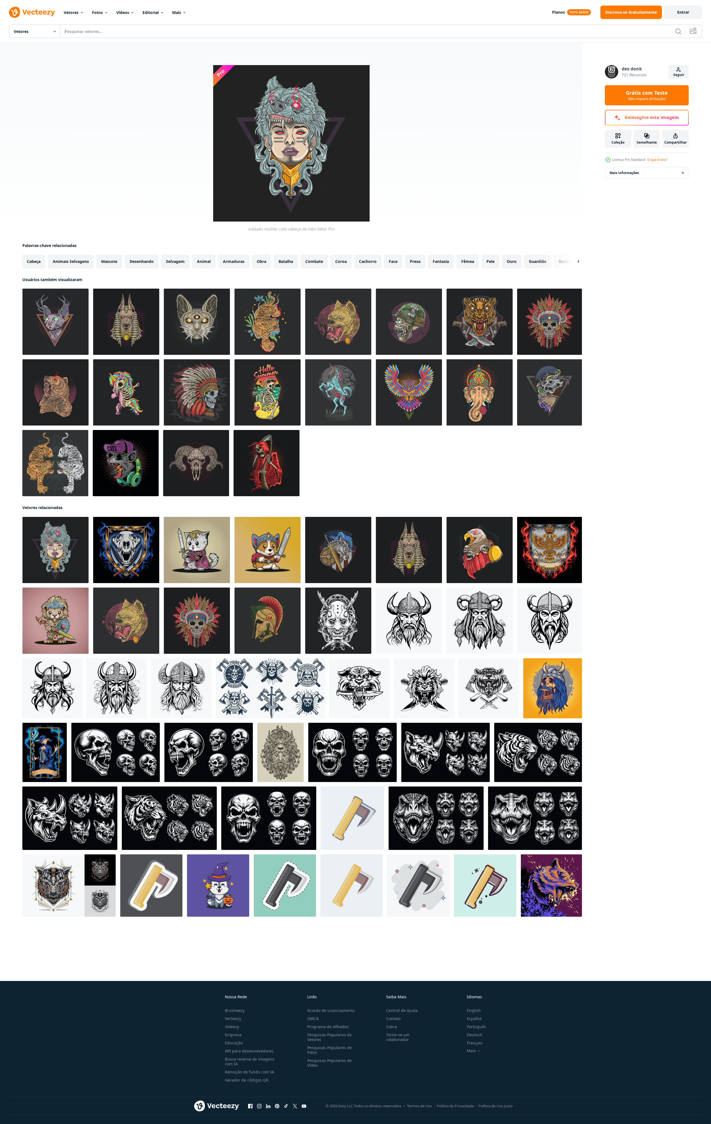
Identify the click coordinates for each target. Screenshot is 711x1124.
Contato (393, 1018)
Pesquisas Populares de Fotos (329, 1050)
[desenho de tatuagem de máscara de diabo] (338, 621)
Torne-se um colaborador (398, 1037)
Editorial (150, 12)
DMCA (313, 1018)
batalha (286, 261)
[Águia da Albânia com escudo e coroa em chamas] (549, 550)
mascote (109, 261)
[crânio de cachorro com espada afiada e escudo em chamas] (126, 550)
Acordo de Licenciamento (331, 1010)
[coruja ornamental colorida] (409, 392)
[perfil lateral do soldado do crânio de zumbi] (409, 322)
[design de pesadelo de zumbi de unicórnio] (338, 392)
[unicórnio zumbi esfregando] (126, 392)
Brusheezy (234, 1010)
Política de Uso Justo (496, 1105)
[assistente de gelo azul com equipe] (44, 752)
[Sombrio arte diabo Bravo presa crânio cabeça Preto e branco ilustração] (352, 752)
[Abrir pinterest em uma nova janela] (277, 1106)
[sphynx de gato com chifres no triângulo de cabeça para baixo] (55, 322)
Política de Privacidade (455, 1105)
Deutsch (474, 1034)
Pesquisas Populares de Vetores (329, 1037)
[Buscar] (678, 31)
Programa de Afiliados (328, 1026)
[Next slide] (573, 261)
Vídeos (122, 12)
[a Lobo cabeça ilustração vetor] (551, 885)
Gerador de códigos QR (246, 1080)
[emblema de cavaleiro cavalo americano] (338, 550)
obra (261, 261)
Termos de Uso (419, 1105)
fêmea (467, 261)
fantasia (441, 261)
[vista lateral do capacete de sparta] (267, 621)
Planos (558, 12)
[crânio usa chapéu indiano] (197, 392)
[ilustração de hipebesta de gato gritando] (126, 463)
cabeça (34, 261)
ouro (512, 261)
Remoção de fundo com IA (249, 1072)
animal (204, 261)
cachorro (368, 261)
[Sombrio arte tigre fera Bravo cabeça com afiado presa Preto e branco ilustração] (538, 752)
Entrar (683, 12)
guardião (537, 261)
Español (474, 1018)
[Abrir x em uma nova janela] (295, 1106)
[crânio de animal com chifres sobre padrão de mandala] (196, 463)
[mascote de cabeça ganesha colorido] (479, 392)
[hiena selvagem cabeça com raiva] (338, 322)
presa (415, 261)
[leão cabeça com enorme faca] (424, 688)
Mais (176, 12)
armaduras (233, 261)
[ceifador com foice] (266, 463)
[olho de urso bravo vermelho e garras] (55, 392)
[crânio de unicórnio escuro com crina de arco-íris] (549, 392)
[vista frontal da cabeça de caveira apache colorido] (549, 322)
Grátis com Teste (647, 95)
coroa (341, 261)
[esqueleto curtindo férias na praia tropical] (267, 392)
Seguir (678, 74)
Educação (234, 1042)
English (474, 1010)
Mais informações (624, 172)
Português (476, 1026)
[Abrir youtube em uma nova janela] (304, 1106)
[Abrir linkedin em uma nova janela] (268, 1106)
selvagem (175, 261)
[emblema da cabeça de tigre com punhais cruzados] (479, 322)
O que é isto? (657, 159)
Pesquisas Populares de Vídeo (329, 1063)
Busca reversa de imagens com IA (249, 1061)
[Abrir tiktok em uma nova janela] (286, 1106)
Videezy (232, 1026)
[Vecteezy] (32, 12)
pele (490, 261)
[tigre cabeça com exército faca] (360, 688)
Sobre (391, 1026)
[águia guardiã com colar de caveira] (479, 550)
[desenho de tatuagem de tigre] (267, 322)
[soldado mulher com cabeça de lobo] (55, 550)
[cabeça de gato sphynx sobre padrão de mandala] (197, 322)
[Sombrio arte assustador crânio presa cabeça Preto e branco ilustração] (115, 752)
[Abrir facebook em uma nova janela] (250, 1106)
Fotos (97, 12)
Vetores (71, 12)
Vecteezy (233, 1018)
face (393, 261)
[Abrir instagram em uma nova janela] (259, 1106)
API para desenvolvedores (249, 1051)
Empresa (233, 1034)
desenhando (142, 261)
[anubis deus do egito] (126, 322)
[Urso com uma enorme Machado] (489, 688)
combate (314, 261)
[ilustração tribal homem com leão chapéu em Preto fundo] (280, 752)
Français (474, 1042)
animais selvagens (71, 261)
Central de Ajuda (402, 1010)
